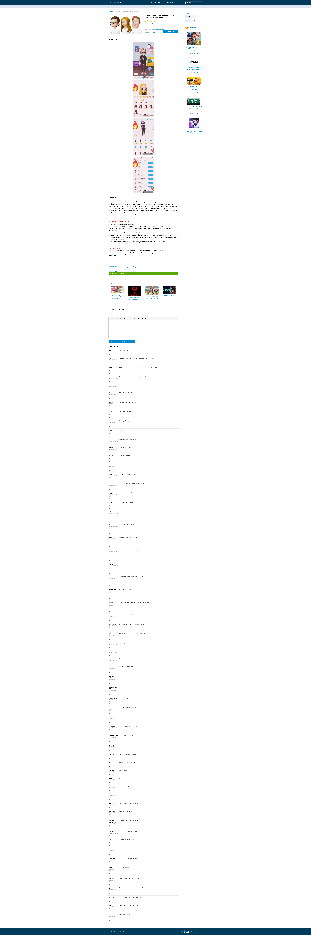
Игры (153, 24)
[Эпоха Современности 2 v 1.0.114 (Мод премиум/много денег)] (194, 38)
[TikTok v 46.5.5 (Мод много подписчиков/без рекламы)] (194, 62)
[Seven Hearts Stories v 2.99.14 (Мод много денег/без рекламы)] (194, 123)
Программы (191, 20)
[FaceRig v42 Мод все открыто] (169, 290)
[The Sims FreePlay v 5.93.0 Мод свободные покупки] (152, 290)
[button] (110, 318)
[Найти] (200, 2)
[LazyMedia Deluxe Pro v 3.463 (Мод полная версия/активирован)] (194, 101)
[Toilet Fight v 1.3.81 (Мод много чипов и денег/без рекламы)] (194, 81)
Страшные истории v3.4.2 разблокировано (134, 298)
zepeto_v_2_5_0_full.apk (117, 274)
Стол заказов (168, 2)
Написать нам (121, 931)
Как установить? (113, 271)
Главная (149, 2)
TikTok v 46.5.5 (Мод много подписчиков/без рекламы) (194, 68)
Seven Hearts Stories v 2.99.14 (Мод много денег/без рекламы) (194, 131)
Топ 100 (157, 2)
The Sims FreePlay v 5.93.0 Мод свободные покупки (152, 298)
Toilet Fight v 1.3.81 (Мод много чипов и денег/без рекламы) (194, 88)
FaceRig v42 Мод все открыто (169, 296)
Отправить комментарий (121, 341)
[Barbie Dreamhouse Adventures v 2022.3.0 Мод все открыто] (117, 289)
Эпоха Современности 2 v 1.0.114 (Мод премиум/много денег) (194, 48)
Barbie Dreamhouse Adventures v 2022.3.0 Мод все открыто (117, 296)
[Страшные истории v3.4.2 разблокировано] (134, 291)
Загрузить (170, 32)
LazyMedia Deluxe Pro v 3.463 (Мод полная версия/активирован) (193, 108)
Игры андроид (112, 931)
